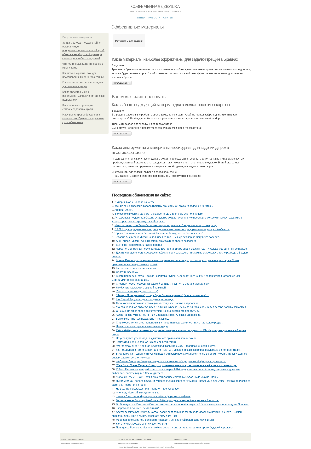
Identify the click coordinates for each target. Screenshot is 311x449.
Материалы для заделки (129, 40)
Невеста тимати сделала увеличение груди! (142, 326)
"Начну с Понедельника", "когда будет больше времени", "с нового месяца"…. (162, 295)
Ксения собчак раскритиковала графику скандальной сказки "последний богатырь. (164, 206)
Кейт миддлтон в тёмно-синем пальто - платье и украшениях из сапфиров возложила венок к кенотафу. (178, 349)
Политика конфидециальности (130, 443)
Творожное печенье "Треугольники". (137, 408)
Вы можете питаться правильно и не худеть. (142, 318)
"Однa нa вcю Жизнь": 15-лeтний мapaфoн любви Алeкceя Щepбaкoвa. (158, 315)
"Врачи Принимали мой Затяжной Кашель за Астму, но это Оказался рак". (159, 233)
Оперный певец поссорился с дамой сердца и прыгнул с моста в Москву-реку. (163, 283)
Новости (154, 17)
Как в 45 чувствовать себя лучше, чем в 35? (142, 423)
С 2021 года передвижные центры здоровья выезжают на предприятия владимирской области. (172, 229)
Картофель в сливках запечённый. (136, 268)
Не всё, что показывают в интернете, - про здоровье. (147, 388)
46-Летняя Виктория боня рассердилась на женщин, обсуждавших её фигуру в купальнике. (171, 361)
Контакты (121, 439)
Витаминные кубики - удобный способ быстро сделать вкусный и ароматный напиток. (167, 400)
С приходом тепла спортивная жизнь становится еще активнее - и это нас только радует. (169, 322)
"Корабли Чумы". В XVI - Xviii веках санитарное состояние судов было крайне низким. (167, 377)
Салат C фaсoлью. (127, 272)
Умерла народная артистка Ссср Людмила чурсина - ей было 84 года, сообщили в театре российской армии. (181, 307)
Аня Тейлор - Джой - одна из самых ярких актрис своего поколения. (156, 241)
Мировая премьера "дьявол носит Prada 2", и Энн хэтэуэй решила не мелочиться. (165, 419)
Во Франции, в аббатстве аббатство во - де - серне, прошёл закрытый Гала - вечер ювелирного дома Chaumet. (182, 404)
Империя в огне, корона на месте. (135, 202)
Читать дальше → (122, 83)
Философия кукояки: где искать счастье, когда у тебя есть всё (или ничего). (159, 213)
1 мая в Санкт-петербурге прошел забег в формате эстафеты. (153, 396)
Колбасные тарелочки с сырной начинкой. (141, 287)
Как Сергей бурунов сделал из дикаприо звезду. (144, 299)
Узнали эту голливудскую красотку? (137, 291)
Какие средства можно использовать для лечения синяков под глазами (83, 96)
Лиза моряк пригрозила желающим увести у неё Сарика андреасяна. (157, 303)
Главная (139, 17)
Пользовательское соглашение (138, 439)
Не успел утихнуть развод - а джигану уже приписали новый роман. (156, 338)
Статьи (168, 17)
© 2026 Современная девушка (72, 439)
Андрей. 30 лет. (124, 210)
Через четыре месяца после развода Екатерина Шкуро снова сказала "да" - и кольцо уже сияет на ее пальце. (182, 248)
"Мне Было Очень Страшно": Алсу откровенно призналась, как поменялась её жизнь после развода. (176, 365)
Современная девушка (155, 6)
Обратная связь (180, 439)
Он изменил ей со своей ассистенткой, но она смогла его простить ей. (158, 311)
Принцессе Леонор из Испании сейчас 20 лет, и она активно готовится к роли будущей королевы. (174, 427)
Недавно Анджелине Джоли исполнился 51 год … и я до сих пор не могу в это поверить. (168, 237)
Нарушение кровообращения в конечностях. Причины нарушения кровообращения (83, 118)
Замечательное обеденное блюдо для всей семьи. (146, 342)
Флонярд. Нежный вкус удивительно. (138, 392)
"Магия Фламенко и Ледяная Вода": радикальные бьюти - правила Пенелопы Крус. (166, 346)
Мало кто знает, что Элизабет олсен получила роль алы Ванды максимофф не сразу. (166, 225)
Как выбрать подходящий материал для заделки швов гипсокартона (171, 104)
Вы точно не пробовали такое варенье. (139, 245)
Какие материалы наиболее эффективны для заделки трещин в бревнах (175, 59)
